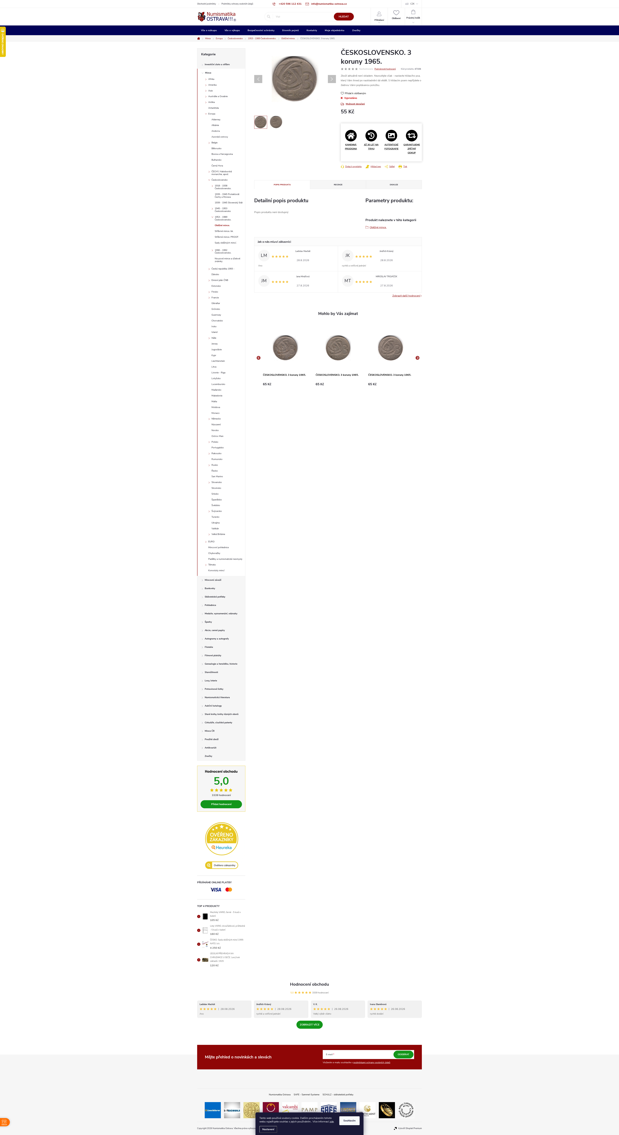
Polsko (214, 441)
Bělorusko (216, 148)
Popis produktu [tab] (282, 184)
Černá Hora (217, 165)
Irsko (213, 326)
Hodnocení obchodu (309, 984)
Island (214, 332)
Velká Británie (218, 534)
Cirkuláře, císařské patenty (218, 722)
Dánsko (215, 274)
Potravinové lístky (214, 689)
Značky (208, 756)
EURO (211, 541)
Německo (216, 418)
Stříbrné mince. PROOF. (227, 237)
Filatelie (209, 647)
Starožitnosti (211, 672)
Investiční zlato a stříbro (217, 64)
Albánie (215, 125)
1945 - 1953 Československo (223, 210)
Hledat (344, 16)
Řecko (214, 470)
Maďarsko (216, 389)
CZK (412, 3)
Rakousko (216, 453)
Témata (212, 564)
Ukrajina (215, 522)
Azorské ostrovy (219, 136)
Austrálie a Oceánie (218, 96)
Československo (219, 179)
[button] (285, 384)
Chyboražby (214, 553)
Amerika (212, 84)
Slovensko (216, 482)
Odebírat (403, 1054)
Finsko (214, 291)
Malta (214, 401)
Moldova (215, 407)
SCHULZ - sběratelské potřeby (338, 1094)
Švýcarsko (216, 511)
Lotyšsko (216, 378)
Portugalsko (217, 447)
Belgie (214, 142)
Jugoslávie (216, 349)
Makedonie (216, 395)
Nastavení (268, 1129)
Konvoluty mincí (216, 570)
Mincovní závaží (213, 580)
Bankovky (210, 588)
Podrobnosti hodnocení (385, 69)
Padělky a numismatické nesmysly (225, 559)
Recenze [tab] (338, 184)
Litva (213, 366)
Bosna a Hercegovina (222, 154)
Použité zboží (212, 739)
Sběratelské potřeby (215, 596)
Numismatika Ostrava (279, 1094)
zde (332, 1121)
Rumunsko (216, 459)
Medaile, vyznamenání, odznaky (221, 613)
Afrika (211, 79)
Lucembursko (218, 384)
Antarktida (213, 108)
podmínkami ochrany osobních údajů (371, 1062)
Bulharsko (216, 159)
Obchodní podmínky (206, 3)
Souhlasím (349, 1120)
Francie (215, 297)
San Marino (217, 476)
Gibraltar (215, 303)
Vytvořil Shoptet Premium (410, 1128)
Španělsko (216, 499)
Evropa (211, 113)
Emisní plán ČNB (219, 280)
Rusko (214, 465)
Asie (210, 90)
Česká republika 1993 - (223, 268)
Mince (208, 72)
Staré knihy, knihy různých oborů (221, 714)
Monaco (215, 413)
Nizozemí (216, 424)
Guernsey (216, 314)
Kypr (213, 355)
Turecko (215, 516)
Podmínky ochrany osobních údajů (237, 3)
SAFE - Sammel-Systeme (306, 1094)
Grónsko (215, 309)
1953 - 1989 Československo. (223, 218)
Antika (211, 102)
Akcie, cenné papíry (215, 630)
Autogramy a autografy (217, 638)
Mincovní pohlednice (218, 547)
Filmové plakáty (213, 655)
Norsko (215, 430)
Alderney (215, 119)
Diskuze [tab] (394, 184)
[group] (285, 358)
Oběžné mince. (222, 225)
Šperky (208, 621)
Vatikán (215, 528)
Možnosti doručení (355, 103)
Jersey (214, 343)
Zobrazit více (309, 1024)
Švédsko (215, 505)
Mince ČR (210, 730)
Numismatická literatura (217, 697)
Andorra (215, 131)
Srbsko (215, 493)
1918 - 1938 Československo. (223, 187)
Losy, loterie (211, 680)
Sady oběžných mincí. (225, 242)
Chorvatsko (217, 320)
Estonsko (216, 286)
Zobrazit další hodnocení (406, 296)
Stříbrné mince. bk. (224, 231)
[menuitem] (209, 30)
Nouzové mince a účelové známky (227, 260)
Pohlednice (210, 605)
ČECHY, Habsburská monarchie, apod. (221, 173)
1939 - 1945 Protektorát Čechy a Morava (227, 196)
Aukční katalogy (213, 705)
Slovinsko (216, 488)
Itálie (213, 337)
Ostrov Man (217, 436)
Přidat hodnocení (221, 804)
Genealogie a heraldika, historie (221, 663)
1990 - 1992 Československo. (223, 251)
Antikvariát (210, 747)
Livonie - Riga (218, 372)
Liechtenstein (218, 361)
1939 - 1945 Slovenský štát (229, 202)
